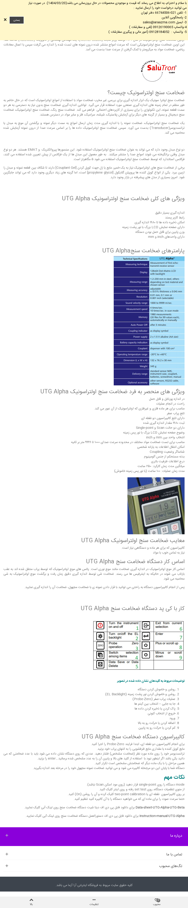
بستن (16, 20)
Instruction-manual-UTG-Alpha (162, 816)
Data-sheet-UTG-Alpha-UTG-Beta (160, 807)
